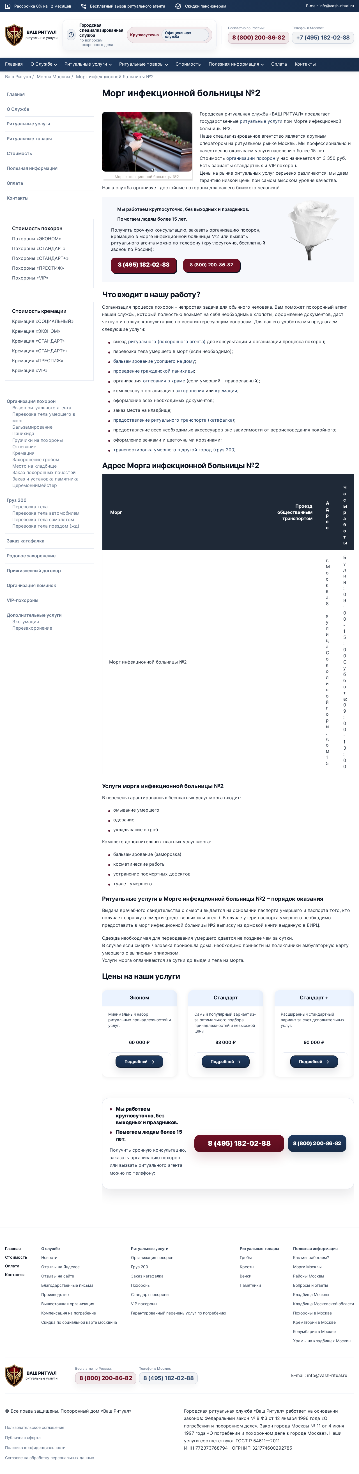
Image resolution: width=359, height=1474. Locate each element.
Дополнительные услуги (34, 615)
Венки (245, 1276)
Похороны (141, 1285)
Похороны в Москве (312, 1313)
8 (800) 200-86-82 (258, 37)
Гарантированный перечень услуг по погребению (178, 1313)
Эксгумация (25, 621)
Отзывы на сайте (57, 1276)
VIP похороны (144, 1303)
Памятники (250, 1285)
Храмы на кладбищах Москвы (322, 1340)
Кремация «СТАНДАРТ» (38, 341)
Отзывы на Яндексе (60, 1266)
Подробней (136, 1061)
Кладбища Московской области (323, 1303)
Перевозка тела (30, 506)
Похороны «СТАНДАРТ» (39, 248)
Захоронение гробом (35, 459)
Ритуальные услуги (86, 64)
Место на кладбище (34, 466)
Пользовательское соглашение (34, 1427)
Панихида (23, 433)
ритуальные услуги (261, 121)
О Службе (41, 64)
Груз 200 (17, 500)
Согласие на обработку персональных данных (49, 1457)
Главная (14, 64)
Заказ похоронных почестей (44, 472)
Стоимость (188, 64)
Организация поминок (31, 585)
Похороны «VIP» (30, 278)
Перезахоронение (32, 628)
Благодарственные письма (67, 1285)
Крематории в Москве (314, 1322)
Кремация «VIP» (30, 370)
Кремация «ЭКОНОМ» (36, 331)
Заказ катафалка (25, 541)
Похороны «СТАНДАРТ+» (40, 258)
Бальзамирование (32, 427)
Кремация (23, 453)
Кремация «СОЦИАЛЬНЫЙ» (43, 321)
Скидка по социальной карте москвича (79, 1322)
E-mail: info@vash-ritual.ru (330, 5)
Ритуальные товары (141, 64)
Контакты (305, 64)
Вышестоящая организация (67, 1303)
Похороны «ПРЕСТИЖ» (38, 268)
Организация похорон (31, 401)
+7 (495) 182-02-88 (323, 37)
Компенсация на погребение (68, 1313)
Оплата (279, 64)
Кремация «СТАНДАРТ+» (40, 351)
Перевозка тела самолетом (43, 519)
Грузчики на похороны (37, 440)
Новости (49, 1257)
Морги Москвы (307, 1266)
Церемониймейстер (34, 485)
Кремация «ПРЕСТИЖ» (37, 360)
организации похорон (250, 158)
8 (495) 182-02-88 (168, 1378)
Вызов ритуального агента (41, 407)
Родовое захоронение (31, 555)
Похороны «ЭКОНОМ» (36, 238)
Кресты (247, 1266)
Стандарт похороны (150, 1294)
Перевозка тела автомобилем (45, 513)
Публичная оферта (23, 1437)
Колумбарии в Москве (314, 1331)
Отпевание (24, 446)
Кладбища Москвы (311, 1294)
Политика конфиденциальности (35, 1447)
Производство (55, 1294)
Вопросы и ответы (310, 1285)
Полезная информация (234, 64)
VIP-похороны (22, 600)
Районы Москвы (308, 1276)
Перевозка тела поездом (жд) (45, 526)
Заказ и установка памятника (45, 479)
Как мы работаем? (311, 1257)
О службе (50, 1248)
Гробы (246, 1257)
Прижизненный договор (34, 570)
